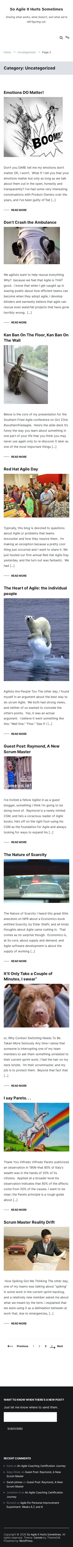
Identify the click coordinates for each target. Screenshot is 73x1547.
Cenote (38, 1537)
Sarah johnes (14, 1482)
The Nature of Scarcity (25, 854)
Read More (19, 210)
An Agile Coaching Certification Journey (41, 1465)
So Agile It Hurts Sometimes (36, 9)
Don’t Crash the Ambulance (30, 222)
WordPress (25, 1540)
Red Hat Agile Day (21, 469)
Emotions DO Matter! (24, 92)
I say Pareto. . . (17, 1098)
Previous (22, 1346)
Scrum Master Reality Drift (29, 1222)
